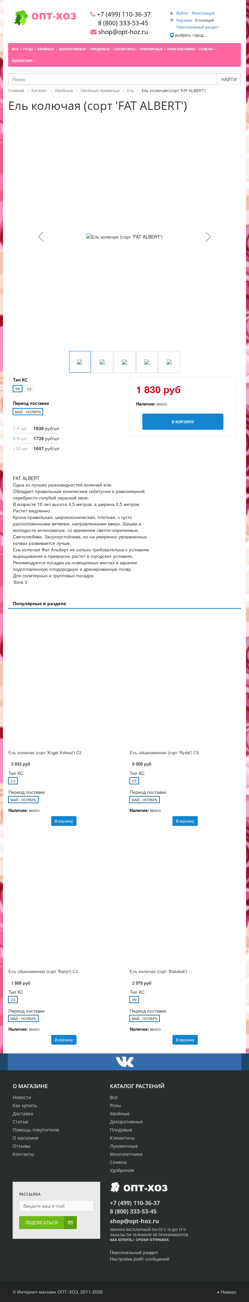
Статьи (20, 1122)
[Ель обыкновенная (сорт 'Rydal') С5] (185, 680)
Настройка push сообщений (139, 1258)
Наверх (227, 1291)
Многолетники (126, 1154)
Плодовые (121, 1130)
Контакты (23, 1154)
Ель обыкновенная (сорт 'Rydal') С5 (164, 752)
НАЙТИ (229, 79)
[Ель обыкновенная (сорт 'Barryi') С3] (63, 899)
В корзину (64, 821)
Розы (115, 1105)
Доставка (23, 1113)
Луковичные (124, 1146)
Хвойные (120, 1113)
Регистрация (203, 13)
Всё (114, 1097)
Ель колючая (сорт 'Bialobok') (158, 971)
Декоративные (126, 1122)
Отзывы (21, 1146)
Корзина (184, 20)
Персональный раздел (197, 26)
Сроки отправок (152, 1239)
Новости (22, 1097)
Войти (182, 13)
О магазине (26, 1138)
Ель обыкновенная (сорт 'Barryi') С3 (43, 971)
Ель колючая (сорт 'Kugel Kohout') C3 (44, 752)
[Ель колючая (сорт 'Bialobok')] (185, 899)
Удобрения (122, 1170)
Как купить (25, 1105)
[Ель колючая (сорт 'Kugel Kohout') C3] (63, 680)
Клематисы (122, 1138)
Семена (118, 1162)
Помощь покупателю (36, 1130)
